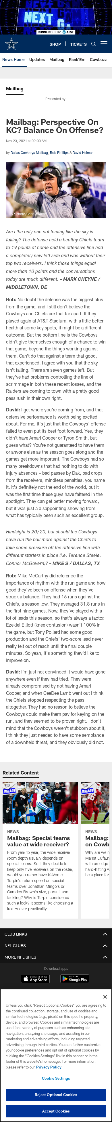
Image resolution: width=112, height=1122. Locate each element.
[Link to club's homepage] (11, 41)
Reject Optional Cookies (56, 1094)
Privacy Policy (48, 1067)
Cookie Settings (56, 1078)
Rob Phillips (59, 152)
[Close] (105, 997)
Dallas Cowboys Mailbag (29, 152)
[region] (56, 1055)
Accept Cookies (56, 1111)
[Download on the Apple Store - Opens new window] (35, 979)
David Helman (83, 152)
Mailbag (15, 88)
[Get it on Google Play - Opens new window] (75, 982)
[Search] (93, 44)
